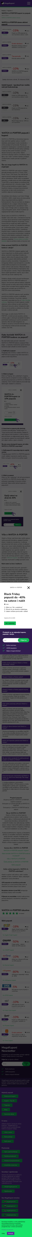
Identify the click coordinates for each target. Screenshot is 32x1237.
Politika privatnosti (7, 1230)
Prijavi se (24, 640)
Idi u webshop (10, 623)
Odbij (3, 1233)
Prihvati (10, 1233)
